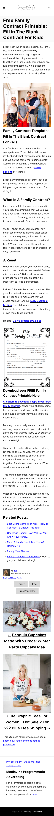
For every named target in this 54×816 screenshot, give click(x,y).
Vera (15, 571)
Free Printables (27, 591)
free (34, 584)
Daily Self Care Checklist (27, 320)
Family (19, 578)
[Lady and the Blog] (27, 8)
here (34, 794)
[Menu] (4, 8)
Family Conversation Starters (23, 556)
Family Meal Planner (18, 551)
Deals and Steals (9, 578)
